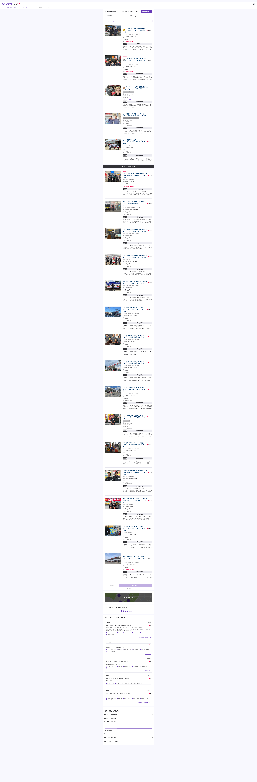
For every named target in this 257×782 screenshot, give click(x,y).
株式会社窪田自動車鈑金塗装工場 (145, 637)
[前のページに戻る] (106, 11)
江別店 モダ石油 (148, 654)
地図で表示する (148, 21)
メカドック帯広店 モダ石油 (146, 670)
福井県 (22, 7)
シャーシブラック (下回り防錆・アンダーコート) (140, 15)
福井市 (27, 7)
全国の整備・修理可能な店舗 (13, 7)
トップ (3, 7)
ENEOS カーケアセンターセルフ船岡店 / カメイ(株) (141, 685)
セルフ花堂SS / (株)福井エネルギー (144, 702)
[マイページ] (254, 4)
